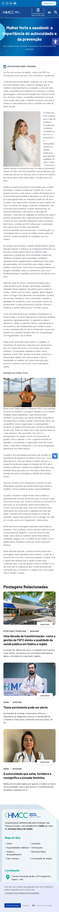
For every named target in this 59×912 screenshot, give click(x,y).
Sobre (9, 843)
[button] (55, 41)
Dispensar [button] (26, 905)
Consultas (35, 843)
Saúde (6, 702)
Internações (37, 847)
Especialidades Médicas (18, 847)
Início (5, 46)
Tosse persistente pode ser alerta (25, 707)
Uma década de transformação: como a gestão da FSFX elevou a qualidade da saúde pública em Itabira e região (29, 640)
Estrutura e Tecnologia (14, 631)
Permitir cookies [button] (13, 905)
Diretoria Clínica (38, 851)
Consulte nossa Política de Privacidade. (22, 893)
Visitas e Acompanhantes (14, 853)
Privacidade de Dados (41, 858)
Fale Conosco (13, 858)
